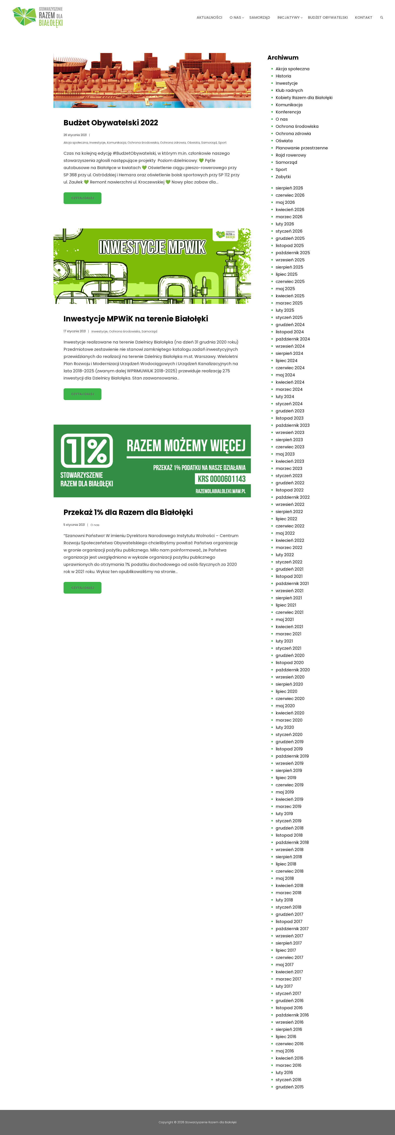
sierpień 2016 (289, 1029)
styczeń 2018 (288, 907)
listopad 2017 (289, 921)
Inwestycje (97, 142)
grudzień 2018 (289, 828)
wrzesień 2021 (289, 591)
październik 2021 (292, 583)
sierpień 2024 (289, 353)
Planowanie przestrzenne (302, 148)
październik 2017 (292, 929)
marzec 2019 (288, 806)
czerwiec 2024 (290, 368)
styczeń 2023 (289, 476)
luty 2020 (285, 727)
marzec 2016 (288, 1065)
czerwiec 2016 (289, 1044)
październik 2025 (293, 253)
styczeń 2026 (289, 231)
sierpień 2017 (289, 943)
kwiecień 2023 (290, 461)
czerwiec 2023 (290, 447)
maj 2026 (285, 202)
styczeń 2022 (289, 562)
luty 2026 (285, 224)
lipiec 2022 (286, 519)
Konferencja (288, 112)
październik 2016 (292, 1015)
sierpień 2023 (289, 440)
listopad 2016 (289, 1008)
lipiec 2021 (286, 605)
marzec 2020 (289, 720)
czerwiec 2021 (289, 612)
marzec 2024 (289, 389)
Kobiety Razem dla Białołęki (304, 97)
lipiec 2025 (286, 274)
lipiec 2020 (286, 691)
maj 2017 (285, 965)
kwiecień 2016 (289, 1058)
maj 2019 (285, 792)
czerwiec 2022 (290, 526)
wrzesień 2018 (289, 849)
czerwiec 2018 (289, 871)
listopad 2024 (290, 332)
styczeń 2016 (288, 1080)
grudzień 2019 (289, 742)
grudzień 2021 (289, 569)
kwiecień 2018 (289, 885)
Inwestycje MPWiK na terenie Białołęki (136, 319)
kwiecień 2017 (289, 972)
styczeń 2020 (289, 734)
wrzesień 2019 (289, 763)
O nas (95, 525)
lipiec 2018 (286, 864)
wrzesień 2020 (290, 677)
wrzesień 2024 (290, 346)
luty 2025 (285, 310)
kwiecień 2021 (289, 627)
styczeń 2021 (288, 648)
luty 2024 (285, 396)
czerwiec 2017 (289, 957)
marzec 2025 (289, 303)
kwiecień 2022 (290, 540)
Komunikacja (116, 142)
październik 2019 (292, 756)
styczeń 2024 (289, 404)
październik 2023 (293, 425)
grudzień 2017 (289, 914)
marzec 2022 (289, 547)
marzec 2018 (288, 893)
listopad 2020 (290, 663)
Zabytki (283, 177)
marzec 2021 (288, 634)
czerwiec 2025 (290, 281)
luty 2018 (284, 900)
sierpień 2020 (289, 684)
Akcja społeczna (76, 142)
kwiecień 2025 (290, 296)
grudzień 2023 (290, 411)
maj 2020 (285, 706)
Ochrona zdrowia (173, 142)
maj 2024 (285, 375)
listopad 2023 (289, 418)
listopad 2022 (290, 490)
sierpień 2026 (289, 188)
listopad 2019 (289, 749)
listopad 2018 (289, 835)
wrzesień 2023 (290, 432)
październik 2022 (293, 497)
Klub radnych (289, 90)
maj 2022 (285, 533)
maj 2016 (285, 1051)
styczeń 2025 (289, 317)
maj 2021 (285, 619)
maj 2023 (285, 454)
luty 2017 (284, 986)
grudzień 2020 (290, 655)
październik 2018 (292, 842)
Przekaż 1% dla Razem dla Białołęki (128, 513)
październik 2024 (293, 339)
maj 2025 (285, 289)
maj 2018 (285, 878)
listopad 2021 (289, 576)
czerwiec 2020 (290, 698)
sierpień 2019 (289, 770)
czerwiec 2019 (289, 785)
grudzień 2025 (290, 238)
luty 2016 (284, 1072)
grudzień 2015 (290, 1087)
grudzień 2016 (289, 1001)
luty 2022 (285, 555)
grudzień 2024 (290, 325)
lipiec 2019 (286, 778)
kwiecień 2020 (290, 713)
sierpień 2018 (289, 857)
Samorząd (209, 142)
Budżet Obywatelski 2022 (111, 123)
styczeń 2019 (288, 821)
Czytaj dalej (82, 198)
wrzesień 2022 (290, 504)
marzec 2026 (289, 217)
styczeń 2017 (288, 993)
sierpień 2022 (289, 511)
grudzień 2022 (290, 483)
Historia (283, 76)
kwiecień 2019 (289, 799)
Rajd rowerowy (291, 155)
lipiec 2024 (286, 360)
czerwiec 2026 (290, 195)
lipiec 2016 (286, 1036)
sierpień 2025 (289, 267)
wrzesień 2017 (289, 936)
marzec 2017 (288, 979)
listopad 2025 (290, 245)
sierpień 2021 (289, 598)
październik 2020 (293, 670)
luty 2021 (284, 641)
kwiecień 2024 (290, 382)
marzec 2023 (289, 468)
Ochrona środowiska (143, 142)
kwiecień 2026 (290, 209)
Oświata (193, 142)
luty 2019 (284, 814)
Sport (222, 142)
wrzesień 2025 (290, 260)
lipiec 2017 (286, 950)
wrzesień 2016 (289, 1022)
